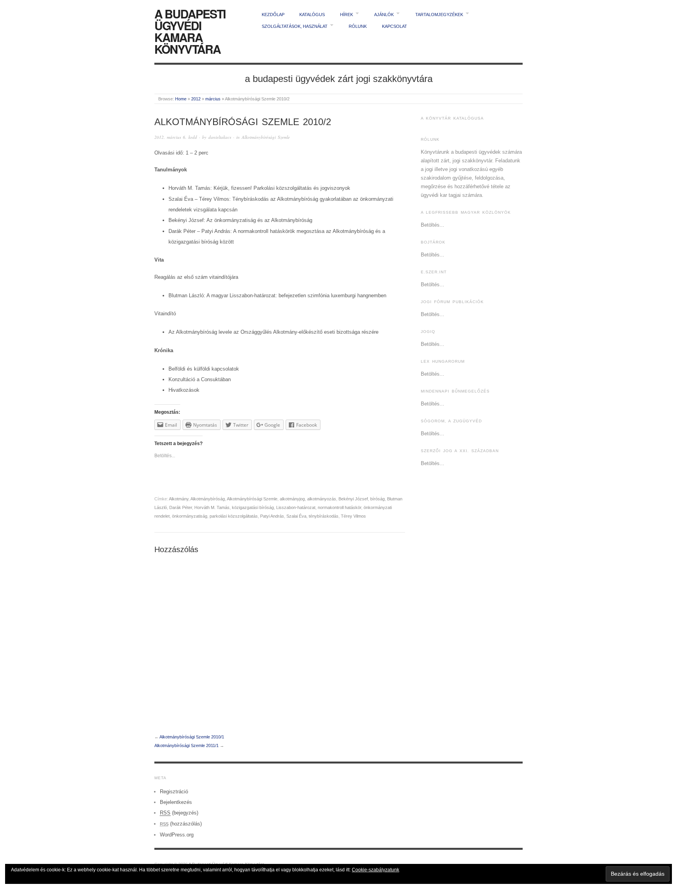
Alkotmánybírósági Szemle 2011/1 (186, 745)
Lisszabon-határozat (295, 507)
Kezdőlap (273, 14)
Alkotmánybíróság (207, 498)
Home (180, 98)
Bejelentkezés (176, 802)
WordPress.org (177, 835)
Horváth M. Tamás (212, 507)
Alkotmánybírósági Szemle (266, 137)
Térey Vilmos (353, 516)
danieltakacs (219, 137)
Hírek (346, 14)
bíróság (377, 498)
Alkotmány (178, 498)
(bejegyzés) (179, 813)
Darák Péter (180, 507)
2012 (196, 98)
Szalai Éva (296, 516)
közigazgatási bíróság (253, 507)
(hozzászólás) (181, 824)
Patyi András (272, 516)
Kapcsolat (394, 26)
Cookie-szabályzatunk (375, 870)
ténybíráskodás (323, 516)
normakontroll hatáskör (339, 507)
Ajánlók (384, 14)
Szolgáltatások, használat (295, 26)
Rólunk (358, 26)
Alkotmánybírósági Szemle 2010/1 (191, 736)
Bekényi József (353, 498)
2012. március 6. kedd (175, 137)
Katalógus (312, 14)
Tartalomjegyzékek (439, 14)
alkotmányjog (292, 498)
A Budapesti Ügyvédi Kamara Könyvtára (189, 31)
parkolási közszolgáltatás (234, 516)
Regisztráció (174, 791)
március (213, 98)
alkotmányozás (321, 498)
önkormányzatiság (189, 516)
